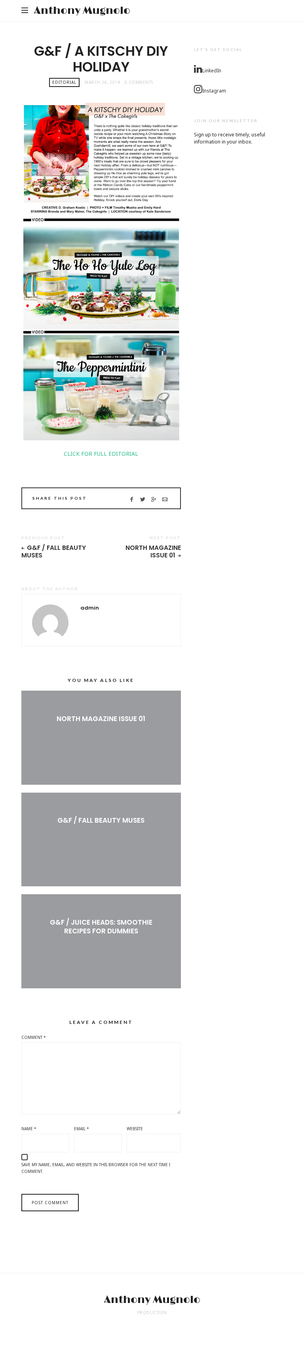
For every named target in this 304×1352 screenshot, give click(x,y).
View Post (101, 732)
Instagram (214, 90)
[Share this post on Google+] (153, 499)
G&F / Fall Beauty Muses (53, 551)
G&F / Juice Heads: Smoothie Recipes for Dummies (101, 927)
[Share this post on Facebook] (132, 499)
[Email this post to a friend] (164, 499)
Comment (33, 1037)
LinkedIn (211, 70)
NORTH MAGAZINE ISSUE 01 (152, 551)
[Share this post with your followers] (142, 499)
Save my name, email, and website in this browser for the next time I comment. (95, 1168)
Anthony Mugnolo (82, 10)
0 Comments (139, 82)
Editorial (64, 82)
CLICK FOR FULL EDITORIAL (101, 453)
